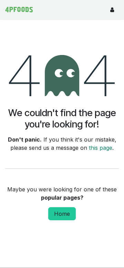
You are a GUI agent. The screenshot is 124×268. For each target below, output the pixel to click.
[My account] (112, 9)
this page (100, 147)
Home (62, 213)
